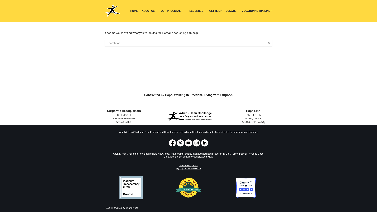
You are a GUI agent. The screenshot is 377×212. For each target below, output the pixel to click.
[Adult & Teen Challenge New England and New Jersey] (112, 11)
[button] (156, 11)
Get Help (215, 10)
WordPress (132, 208)
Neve (107, 208)
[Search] (269, 43)
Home (134, 10)
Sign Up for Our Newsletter (188, 168)
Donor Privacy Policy (188, 165)
